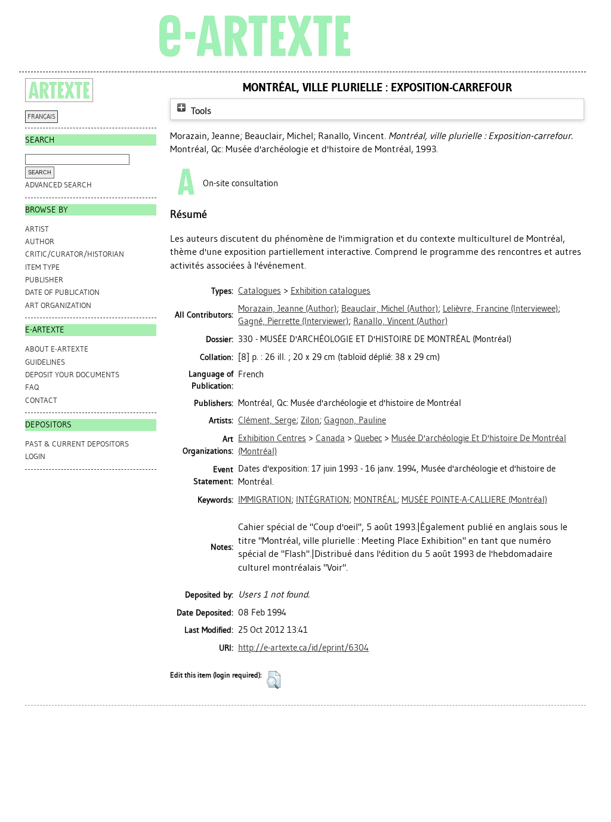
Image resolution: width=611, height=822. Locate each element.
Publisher (44, 279)
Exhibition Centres (272, 438)
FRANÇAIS (41, 117)
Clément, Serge (267, 420)
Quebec (368, 438)
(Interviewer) (293, 321)
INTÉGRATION (322, 499)
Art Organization (58, 305)
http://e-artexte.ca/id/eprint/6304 (303, 647)
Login (35, 456)
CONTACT (41, 400)
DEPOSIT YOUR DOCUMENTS (72, 374)
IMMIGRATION (264, 499)
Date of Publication (62, 292)
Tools (200, 110)
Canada (330, 438)
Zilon (310, 420)
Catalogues (259, 290)
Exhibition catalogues (331, 290)
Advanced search (58, 184)
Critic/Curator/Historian (74, 254)
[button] (273, 680)
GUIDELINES (45, 362)
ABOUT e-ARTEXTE (56, 348)
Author (39, 241)
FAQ (32, 387)
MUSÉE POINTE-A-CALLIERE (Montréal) (474, 499)
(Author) (287, 308)
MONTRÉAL (375, 499)
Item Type (42, 267)
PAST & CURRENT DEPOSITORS (77, 443)
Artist (37, 228)
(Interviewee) (500, 308)
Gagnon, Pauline (355, 420)
